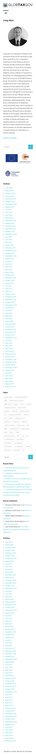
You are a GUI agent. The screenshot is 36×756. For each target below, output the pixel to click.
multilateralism (25, 429)
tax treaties (7, 450)
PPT (18, 436)
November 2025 (10, 199)
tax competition (18, 443)
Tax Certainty (7, 443)
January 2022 (9, 275)
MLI (28, 425)
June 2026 (8, 188)
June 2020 (8, 313)
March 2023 (9, 245)
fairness (26, 415)
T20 (23, 436)
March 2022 (9, 272)
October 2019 (10, 335)
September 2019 (11, 337)
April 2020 (8, 318)
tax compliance (8, 446)
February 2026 (10, 193)
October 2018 (10, 365)
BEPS (5, 400)
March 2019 (9, 351)
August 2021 (9, 283)
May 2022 (8, 267)
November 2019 (10, 332)
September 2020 (11, 305)
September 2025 (11, 204)
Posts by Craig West (10, 138)
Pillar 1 (12, 432)
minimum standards (9, 425)
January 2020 (9, 327)
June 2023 (8, 239)
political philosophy (9, 436)
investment (16, 422)
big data (16, 404)
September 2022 (11, 256)
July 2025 (8, 209)
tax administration (9, 439)
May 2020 (8, 316)
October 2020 (10, 302)
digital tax (7, 411)
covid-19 (28, 404)
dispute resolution (25, 411)
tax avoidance (20, 439)
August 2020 (9, 307)
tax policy (28, 446)
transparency (16, 450)
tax (27, 436)
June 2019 (8, 343)
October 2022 (10, 253)
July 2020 (8, 310)
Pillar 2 (18, 432)
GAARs (11, 418)
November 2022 (10, 250)
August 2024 (9, 223)
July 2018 (8, 373)
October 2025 (10, 201)
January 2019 (9, 356)
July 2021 (8, 286)
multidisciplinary (14, 429)
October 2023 (10, 231)
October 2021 (10, 280)
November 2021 (10, 278)
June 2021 (8, 288)
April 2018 (8, 381)
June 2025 (8, 212)
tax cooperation (19, 446)
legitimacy (24, 422)
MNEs (5, 429)
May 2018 (8, 378)
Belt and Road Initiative (21, 397)
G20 (5, 418)
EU (5, 415)
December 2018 (10, 359)
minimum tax (21, 425)
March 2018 (9, 384)
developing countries (9, 407)
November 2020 (10, 299)
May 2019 (8, 346)
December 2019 (10, 329)
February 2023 (10, 248)
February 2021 (10, 294)
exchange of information (14, 415)
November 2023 (10, 229)
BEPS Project (7, 404)
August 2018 (9, 370)
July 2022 (8, 261)
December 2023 (10, 226)
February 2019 (10, 354)
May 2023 (8, 242)
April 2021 (8, 291)
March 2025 (9, 218)
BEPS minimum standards (16, 400)
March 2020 (9, 321)
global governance (20, 418)
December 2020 (10, 297)
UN (23, 450)
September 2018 (11, 367)
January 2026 (9, 196)
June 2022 (8, 264)
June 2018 (8, 376)
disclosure (15, 411)
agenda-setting (8, 397)
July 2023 (8, 237)
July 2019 (8, 340)
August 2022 (9, 258)
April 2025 (8, 215)
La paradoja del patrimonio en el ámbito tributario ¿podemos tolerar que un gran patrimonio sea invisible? (17, 492)
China (22, 404)
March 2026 (9, 190)
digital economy (22, 407)
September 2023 (11, 234)
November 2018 (10, 362)
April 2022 (8, 269)
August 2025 (9, 207)
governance (7, 422)
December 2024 (10, 220)
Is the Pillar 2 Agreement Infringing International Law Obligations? (16, 529)
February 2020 (10, 324)
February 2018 (10, 386)
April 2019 (8, 348)
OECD (5, 432)
